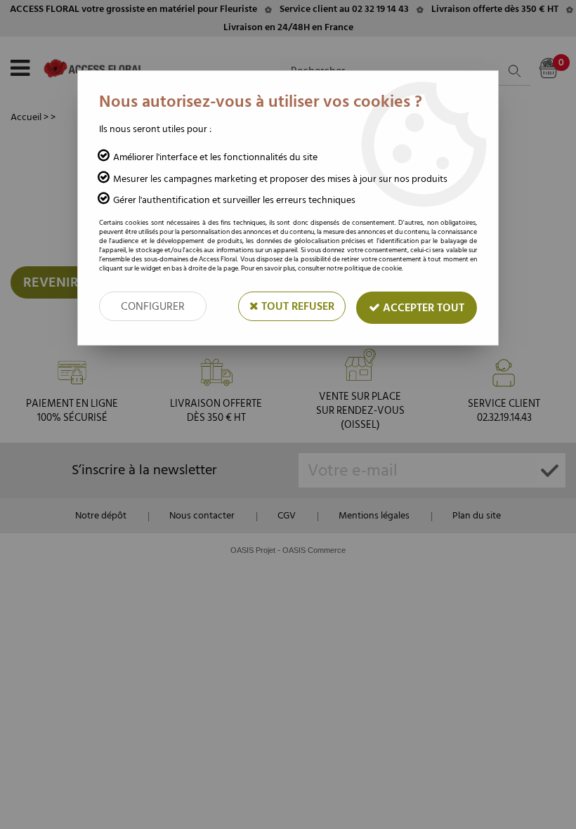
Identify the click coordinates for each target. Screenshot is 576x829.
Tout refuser (296, 306)
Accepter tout (422, 308)
